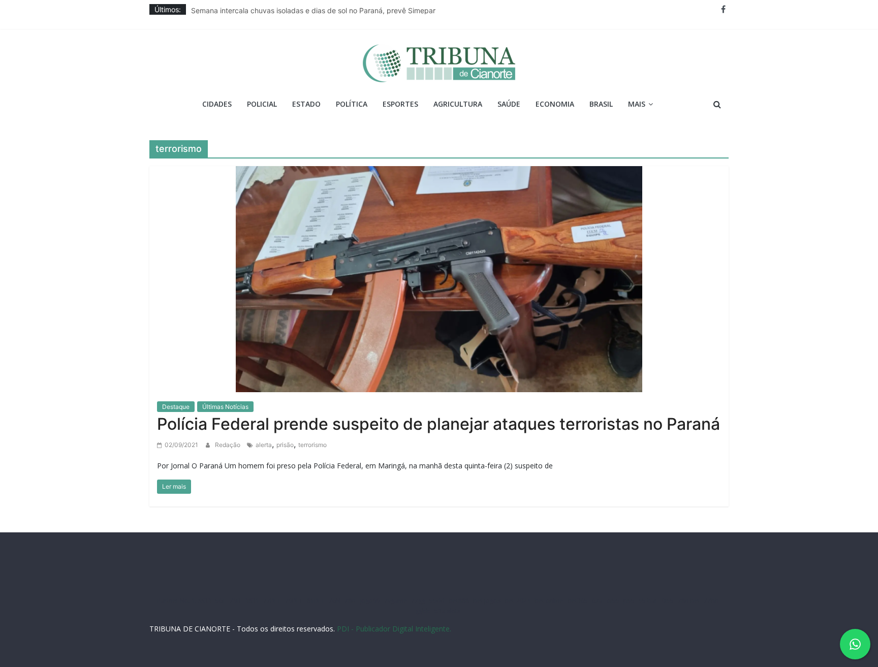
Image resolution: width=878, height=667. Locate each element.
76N (334, 600)
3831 (252, 600)
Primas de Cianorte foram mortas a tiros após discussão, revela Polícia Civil (315, 8)
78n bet (689, 600)
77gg (418, 600)
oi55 (613, 600)
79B (235, 600)
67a (597, 600)
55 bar (648, 600)
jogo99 (370, 600)
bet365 (578, 600)
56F (220, 600)
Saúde (508, 104)
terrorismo (312, 445)
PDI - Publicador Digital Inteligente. (394, 628)
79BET (294, 600)
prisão (285, 445)
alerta (264, 445)
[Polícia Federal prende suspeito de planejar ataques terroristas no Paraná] (439, 278)
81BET (316, 600)
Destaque (176, 406)
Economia (555, 104)
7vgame (395, 600)
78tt (350, 600)
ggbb (422, 611)
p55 (629, 600)
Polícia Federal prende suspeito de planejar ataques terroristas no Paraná (438, 424)
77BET (272, 600)
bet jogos (486, 600)
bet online (549, 600)
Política (351, 104)
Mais (636, 104)
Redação (228, 445)
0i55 (668, 600)
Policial (262, 104)
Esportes (400, 104)
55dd (437, 600)
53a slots (447, 611)
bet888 (459, 600)
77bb (711, 600)
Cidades (217, 104)
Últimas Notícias (225, 406)
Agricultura (457, 104)
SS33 (204, 600)
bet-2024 (517, 600)
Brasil (601, 104)
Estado (306, 104)
